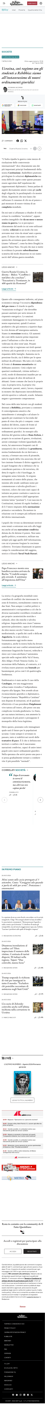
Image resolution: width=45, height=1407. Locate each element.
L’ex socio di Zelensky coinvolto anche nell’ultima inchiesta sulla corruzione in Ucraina (16, 1008)
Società (7, 51)
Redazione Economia (11, 936)
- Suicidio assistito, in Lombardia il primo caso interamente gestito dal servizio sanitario (19, 1129)
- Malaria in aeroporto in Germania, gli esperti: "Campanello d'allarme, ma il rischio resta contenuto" (19, 1135)
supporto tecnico (33, 1297)
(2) (16, 795)
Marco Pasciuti (9, 1017)
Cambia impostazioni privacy (15, 1332)
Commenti (8, 141)
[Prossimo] (40, 800)
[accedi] (41, 3)
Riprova (22, 1306)
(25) (42, 968)
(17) (42, 994)
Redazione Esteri (9, 968)
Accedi (13, 1251)
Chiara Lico (13, 792)
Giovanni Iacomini (15, 87)
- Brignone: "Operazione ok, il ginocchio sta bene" (20, 1120)
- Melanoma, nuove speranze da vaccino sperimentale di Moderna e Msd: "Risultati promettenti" (22, 1146)
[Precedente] (4, 800)
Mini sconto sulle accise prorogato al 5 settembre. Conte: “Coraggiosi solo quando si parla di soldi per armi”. (22, 882)
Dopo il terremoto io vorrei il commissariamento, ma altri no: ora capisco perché (21, 781)
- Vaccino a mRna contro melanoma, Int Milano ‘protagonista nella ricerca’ (19, 1151)
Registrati (32, 1251)
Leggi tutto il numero (22, 1100)
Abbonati (32, 3)
